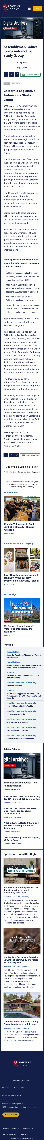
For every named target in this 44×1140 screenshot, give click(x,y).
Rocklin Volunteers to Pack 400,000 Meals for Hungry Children (19, 527)
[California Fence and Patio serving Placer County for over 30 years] (22, 1005)
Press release (16, 83)
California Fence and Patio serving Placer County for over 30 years (21, 1022)
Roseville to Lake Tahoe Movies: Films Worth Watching (22, 676)
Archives (7, 790)
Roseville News (13, 652)
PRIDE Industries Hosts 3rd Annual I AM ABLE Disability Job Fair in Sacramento (21, 825)
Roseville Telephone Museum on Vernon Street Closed (23, 656)
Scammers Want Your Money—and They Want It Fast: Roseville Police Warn (23, 666)
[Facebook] (6, 74)
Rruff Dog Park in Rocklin (17, 730)
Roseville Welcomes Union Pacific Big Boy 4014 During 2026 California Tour (22, 797)
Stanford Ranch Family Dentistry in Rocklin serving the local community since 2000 (21, 890)
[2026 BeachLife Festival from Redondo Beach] (22, 766)
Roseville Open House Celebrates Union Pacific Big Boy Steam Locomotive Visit (20, 811)
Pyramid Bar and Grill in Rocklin (19, 706)
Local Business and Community (21, 682)
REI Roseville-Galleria (15, 714)
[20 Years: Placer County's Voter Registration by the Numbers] (22, 610)
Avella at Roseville (14, 686)
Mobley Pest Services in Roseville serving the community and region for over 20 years (21, 960)
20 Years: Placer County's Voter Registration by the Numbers (19, 629)
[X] (11, 74)
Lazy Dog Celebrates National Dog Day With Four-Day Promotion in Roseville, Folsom (21, 578)
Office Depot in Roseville (17, 722)
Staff (25, 63)
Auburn (7, 534)
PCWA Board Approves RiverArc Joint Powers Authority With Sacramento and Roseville (23, 696)
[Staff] (18, 62)
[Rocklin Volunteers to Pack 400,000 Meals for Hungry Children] (22, 508)
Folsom (7, 584)
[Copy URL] (17, 74)
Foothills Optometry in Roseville (20, 738)
